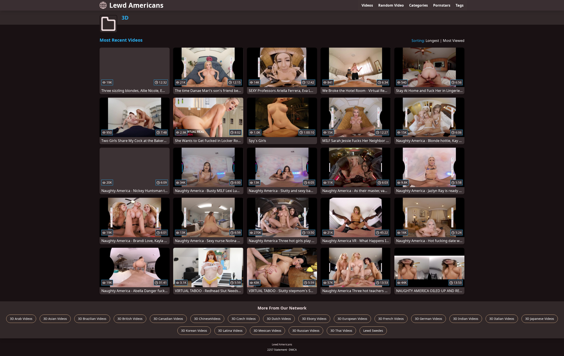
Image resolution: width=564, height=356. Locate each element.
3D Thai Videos (341, 330)
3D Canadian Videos (168, 319)
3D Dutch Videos (279, 319)
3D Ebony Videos (314, 319)
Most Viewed (453, 40)
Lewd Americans (136, 5)
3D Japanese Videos (539, 319)
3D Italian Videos (501, 319)
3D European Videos (352, 319)
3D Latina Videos (230, 330)
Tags (460, 5)
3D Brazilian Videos (92, 319)
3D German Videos (428, 319)
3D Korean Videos (194, 330)
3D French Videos (391, 319)
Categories (418, 5)
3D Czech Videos (244, 319)
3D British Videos (130, 319)
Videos (367, 5)
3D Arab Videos (21, 319)
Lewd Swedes (373, 330)
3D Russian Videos (305, 330)
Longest (432, 40)
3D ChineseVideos (207, 319)
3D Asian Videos (55, 319)
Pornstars (441, 5)
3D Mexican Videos (267, 330)
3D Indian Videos (465, 319)
